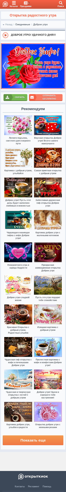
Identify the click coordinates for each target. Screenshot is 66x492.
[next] (61, 66)
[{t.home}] (33, 476)
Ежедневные (22, 24)
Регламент (33, 486)
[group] (33, 35)
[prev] (4, 66)
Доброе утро (40, 24)
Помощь (47, 486)
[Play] (5, 35)
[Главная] (4, 4)
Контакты (20, 486)
